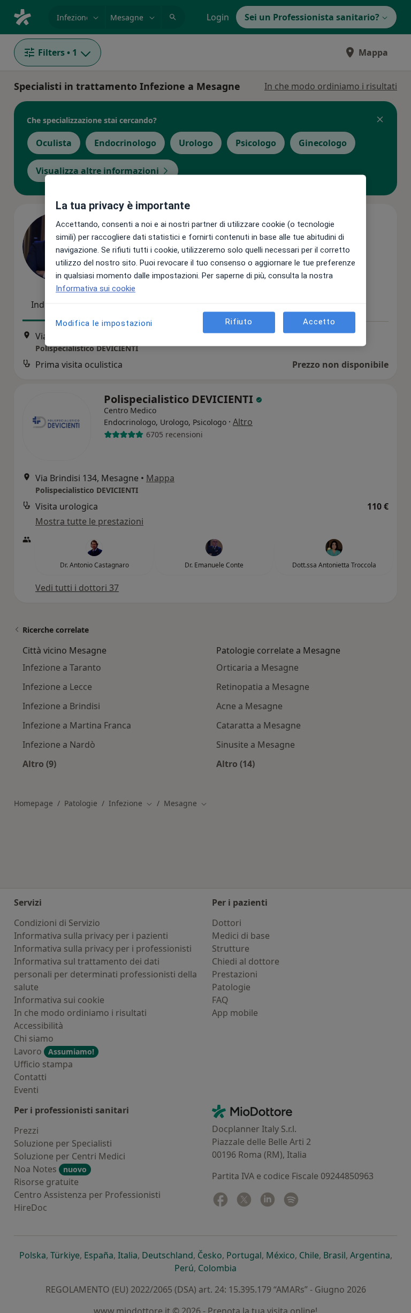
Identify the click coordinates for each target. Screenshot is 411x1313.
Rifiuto (238, 322)
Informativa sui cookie (95, 288)
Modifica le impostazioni (104, 323)
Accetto (319, 322)
